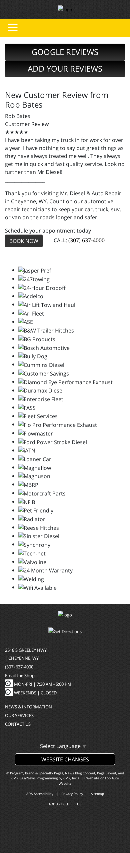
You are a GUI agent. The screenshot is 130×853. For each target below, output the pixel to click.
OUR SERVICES (19, 715)
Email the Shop (20, 675)
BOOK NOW (23, 241)
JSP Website (90, 778)
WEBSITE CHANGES (65, 759)
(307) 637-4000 (86, 240)
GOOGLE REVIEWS (65, 51)
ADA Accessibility (39, 793)
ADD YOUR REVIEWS (65, 68)
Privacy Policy (72, 793)
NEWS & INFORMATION (28, 707)
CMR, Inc (70, 778)
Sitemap (97, 793)
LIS (79, 804)
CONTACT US (18, 724)
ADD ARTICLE (59, 804)
